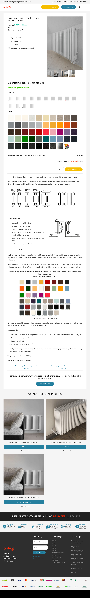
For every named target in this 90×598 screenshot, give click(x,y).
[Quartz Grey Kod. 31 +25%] (46, 146)
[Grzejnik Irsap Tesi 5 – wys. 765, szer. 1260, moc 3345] (24, 455)
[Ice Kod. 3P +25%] (10, 139)
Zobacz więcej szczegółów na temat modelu (64, 366)
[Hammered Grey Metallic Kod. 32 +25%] (53, 146)
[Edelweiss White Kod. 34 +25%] (18, 118)
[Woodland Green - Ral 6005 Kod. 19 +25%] (32, 139)
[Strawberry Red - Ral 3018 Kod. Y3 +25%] (46, 132)
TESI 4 (54, 546)
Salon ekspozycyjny (77, 551)
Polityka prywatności (78, 558)
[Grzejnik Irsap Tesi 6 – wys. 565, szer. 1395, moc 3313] (66, 400)
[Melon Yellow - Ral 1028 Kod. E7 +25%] (60, 125)
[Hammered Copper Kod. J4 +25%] (10, 132)
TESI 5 (54, 548)
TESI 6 (54, 550)
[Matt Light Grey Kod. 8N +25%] (32, 125)
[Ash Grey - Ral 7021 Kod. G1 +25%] (10, 146)
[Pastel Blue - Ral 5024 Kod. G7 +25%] (53, 139)
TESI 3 (54, 543)
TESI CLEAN (56, 555)
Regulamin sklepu (76, 555)
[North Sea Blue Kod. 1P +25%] (46, 139)
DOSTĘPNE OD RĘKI (58, 562)
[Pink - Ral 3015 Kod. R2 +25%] (53, 132)
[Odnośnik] (7, 7)
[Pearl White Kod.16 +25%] (32, 118)
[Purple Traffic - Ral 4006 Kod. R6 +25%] (60, 132)
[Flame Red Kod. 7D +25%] (32, 132)
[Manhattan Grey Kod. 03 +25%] (39, 125)
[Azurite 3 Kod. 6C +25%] (67, 139)
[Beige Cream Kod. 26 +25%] (46, 125)
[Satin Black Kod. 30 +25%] (39, 146)
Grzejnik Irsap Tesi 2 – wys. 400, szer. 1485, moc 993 (23, 442)
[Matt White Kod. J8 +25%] (25, 118)
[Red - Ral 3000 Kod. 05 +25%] (39, 132)
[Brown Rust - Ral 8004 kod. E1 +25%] (74, 125)
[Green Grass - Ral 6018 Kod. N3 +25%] (25, 139)
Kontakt (73, 572)
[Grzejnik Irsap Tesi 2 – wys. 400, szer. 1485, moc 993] (24, 400)
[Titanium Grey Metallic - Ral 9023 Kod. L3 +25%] (10, 125)
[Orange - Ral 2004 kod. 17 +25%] (67, 125)
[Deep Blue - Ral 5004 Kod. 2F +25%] (74, 139)
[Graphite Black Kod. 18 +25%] (32, 146)
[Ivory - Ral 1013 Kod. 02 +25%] (46, 118)
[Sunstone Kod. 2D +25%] (67, 118)
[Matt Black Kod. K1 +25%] (25, 146)
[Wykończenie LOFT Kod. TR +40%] (60, 146)
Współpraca (75, 547)
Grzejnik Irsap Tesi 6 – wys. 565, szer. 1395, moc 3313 (66, 442)
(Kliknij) (26, 368)
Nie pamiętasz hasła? (38, 559)
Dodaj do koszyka (73, 169)
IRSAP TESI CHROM (58, 553)
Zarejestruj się (36, 556)
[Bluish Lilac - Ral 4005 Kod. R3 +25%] (67, 132)
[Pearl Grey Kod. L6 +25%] (25, 125)
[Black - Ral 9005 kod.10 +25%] (18, 146)
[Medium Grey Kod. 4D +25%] (18, 125)
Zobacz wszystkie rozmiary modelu (26, 366)
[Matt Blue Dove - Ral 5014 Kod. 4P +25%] (60, 139)
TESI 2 (54, 541)
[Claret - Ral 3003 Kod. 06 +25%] (25, 132)
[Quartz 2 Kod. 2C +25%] (60, 118)
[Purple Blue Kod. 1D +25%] (74, 132)
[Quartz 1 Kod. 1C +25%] (39, 118)
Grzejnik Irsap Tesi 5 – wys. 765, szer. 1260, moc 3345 (24, 497)
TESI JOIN (55, 560)
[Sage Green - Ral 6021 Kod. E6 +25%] (18, 139)
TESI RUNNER (56, 558)
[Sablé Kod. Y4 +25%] (53, 118)
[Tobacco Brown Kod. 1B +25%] (74, 118)
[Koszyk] (79, 7)
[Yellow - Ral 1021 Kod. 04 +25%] (53, 125)
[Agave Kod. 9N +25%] (39, 139)
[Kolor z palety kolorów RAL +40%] (67, 146)
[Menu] (85, 7)
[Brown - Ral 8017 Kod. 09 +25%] (18, 132)
